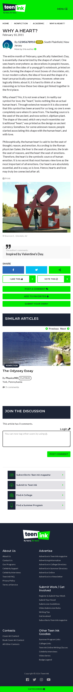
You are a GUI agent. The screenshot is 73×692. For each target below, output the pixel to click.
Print (7, 178)
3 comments (12, 387)
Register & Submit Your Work (52, 596)
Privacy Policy (9, 580)
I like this (21, 279)
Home (6, 23)
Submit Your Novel (47, 600)
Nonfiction (21, 23)
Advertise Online (47, 572)
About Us (7, 556)
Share (7, 263)
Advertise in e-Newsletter (51, 576)
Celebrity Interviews (12, 572)
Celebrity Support (10, 568)
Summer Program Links (49, 639)
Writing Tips (44, 612)
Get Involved (45, 616)
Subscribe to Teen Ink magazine (53, 620)
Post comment (59, 454)
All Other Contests (11, 644)
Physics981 (12, 377)
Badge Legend (45, 659)
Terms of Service (10, 584)
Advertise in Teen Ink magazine (53, 556)
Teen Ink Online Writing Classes (53, 647)
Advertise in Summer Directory (53, 568)
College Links (45, 643)
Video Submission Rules (50, 608)
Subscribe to (33, 475)
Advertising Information (50, 560)
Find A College (24, 495)
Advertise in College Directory (52, 564)
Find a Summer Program (29, 505)
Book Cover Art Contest (13, 640)
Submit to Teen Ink (26, 485)
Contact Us (8, 560)
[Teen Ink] (18, 8)
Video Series (45, 655)
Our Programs (9, 564)
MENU (61, 8)
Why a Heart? (57, 23)
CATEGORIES (35, 689)
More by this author (24, 49)
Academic (38, 23)
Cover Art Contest (11, 636)
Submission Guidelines (49, 604)
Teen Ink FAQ (9, 576)
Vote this (56, 279)
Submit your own (36, 304)
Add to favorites (35, 296)
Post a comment (35, 289)
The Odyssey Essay (18, 371)
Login (64, 429)
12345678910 (26, 41)
